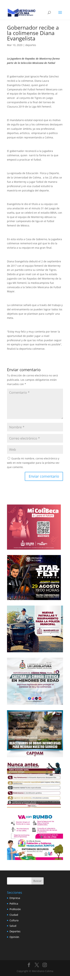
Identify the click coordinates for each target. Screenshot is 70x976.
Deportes (15, 931)
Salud (13, 925)
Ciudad (14, 914)
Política (14, 903)
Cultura (14, 920)
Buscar (37, 881)
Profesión (15, 909)
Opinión (14, 937)
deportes (30, 45)
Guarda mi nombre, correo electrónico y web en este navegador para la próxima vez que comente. (33, 463)
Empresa (15, 898)
